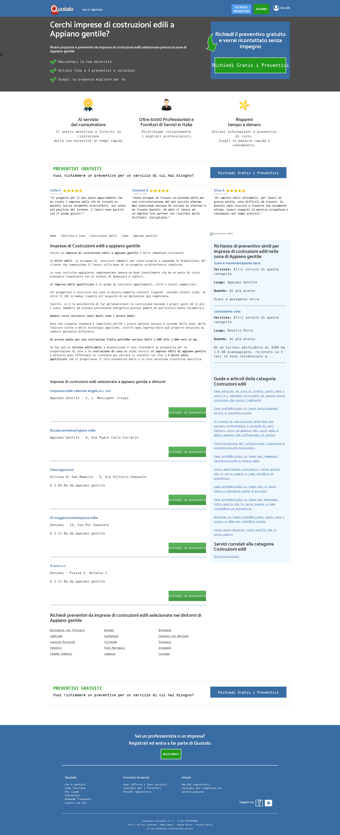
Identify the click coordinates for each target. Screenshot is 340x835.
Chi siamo (72, 791)
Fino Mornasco (114, 647)
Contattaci (72, 795)
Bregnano (165, 630)
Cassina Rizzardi (62, 642)
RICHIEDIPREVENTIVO (241, 9)
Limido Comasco (61, 653)
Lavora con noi (76, 802)
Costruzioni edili (103, 235)
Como (125, 235)
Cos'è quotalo (75, 784)
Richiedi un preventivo (187, 412)
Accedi (285, 7)
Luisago (164, 653)
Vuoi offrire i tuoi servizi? (145, 784)
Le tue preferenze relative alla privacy (170, 829)
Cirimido (110, 642)
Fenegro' (56, 647)
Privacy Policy (204, 825)
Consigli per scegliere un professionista (201, 790)
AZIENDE (261, 9)
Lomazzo (109, 653)
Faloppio (165, 642)
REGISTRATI (171, 754)
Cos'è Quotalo (92, 9)
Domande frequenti (78, 799)
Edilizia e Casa (73, 235)
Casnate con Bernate (173, 636)
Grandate (165, 647)
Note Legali (167, 825)
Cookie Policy (184, 825)
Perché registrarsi (137, 791)
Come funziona (75, 788)
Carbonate (111, 636)
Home (53, 235)
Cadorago (56, 636)
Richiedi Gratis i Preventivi (250, 65)
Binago (109, 630)
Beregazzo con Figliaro (67, 630)
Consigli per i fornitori (142, 788)
